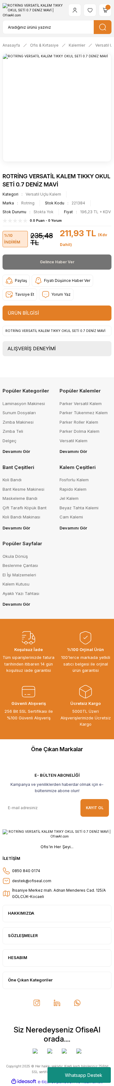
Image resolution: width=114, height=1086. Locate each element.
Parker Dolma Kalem (79, 431)
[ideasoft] (23, 1081)
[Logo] (33, 10)
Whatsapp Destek (83, 1075)
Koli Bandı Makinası (21, 516)
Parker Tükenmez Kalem (84, 412)
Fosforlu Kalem (74, 479)
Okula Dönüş (15, 556)
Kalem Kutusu (16, 583)
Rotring (28, 203)
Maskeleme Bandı (20, 498)
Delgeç (9, 440)
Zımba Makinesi (18, 422)
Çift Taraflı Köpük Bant (25, 507)
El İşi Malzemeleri (19, 574)
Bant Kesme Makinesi (23, 489)
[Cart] (105, 10)
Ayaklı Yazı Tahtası (21, 593)
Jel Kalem (69, 498)
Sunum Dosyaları (19, 412)
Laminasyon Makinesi (24, 403)
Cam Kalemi (71, 516)
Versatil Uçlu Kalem (43, 194)
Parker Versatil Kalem (81, 403)
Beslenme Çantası (20, 565)
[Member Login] (74, 10)
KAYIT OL (95, 807)
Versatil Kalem (73, 440)
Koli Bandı (12, 479)
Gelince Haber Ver (57, 262)
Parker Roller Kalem (79, 422)
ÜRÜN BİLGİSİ (23, 313)
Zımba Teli (13, 431)
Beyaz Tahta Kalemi (79, 507)
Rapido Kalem (73, 489)
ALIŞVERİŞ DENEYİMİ (32, 349)
